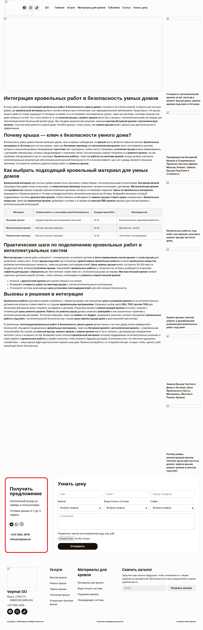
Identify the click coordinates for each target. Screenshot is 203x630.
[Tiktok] (37, 8)
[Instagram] (31, 8)
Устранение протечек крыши (61, 602)
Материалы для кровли (92, 7)
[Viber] (22, 524)
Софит (154, 501)
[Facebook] (24, 8)
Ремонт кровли (58, 583)
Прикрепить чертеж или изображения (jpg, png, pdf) (86, 533)
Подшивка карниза (88, 594)
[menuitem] (47, 8)
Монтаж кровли (58, 577)
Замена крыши (58, 589)
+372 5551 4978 (20, 534)
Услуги (71, 7)
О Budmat (113, 7)
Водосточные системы (116, 501)
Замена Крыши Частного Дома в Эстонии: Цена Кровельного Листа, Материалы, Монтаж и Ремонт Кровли (181, 391)
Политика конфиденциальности (110, 621)
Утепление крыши (60, 595)
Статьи (126, 7)
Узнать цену (140, 7)
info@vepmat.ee (20, 539)
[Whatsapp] (17, 524)
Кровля (62, 501)
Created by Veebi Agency (186, 621)
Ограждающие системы (91, 600)
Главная (59, 7)
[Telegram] (12, 524)
